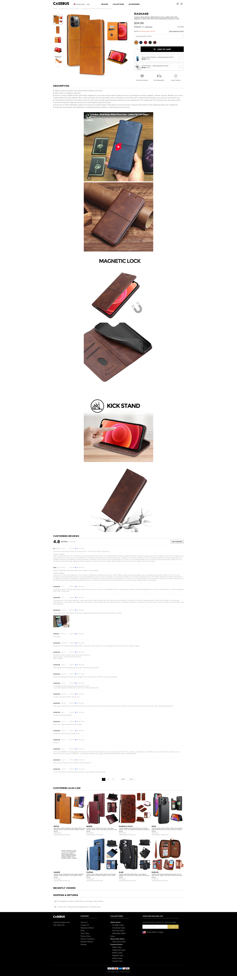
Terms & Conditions (88, 939)
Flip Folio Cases (118, 931)
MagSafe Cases (117, 955)
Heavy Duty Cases (118, 942)
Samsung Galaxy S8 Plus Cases (69, 8)
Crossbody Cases (118, 928)
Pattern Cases (117, 958)
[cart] (181, 3)
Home (55, 8)
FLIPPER (89, 872)
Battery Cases (117, 953)
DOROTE (155, 872)
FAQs (83, 931)
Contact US (85, 925)
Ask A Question (177, 541)
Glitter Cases (116, 947)
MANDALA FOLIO (126, 826)
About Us (84, 922)
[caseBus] (61, 3)
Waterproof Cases (118, 950)
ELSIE (121, 872)
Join (173, 926)
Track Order (85, 933)
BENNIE (89, 826)
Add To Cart (164, 49)
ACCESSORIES (134, 4)
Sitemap (83, 944)
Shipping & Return (87, 928)
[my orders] (177, 3)
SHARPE (57, 872)
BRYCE (56, 826)
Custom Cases (117, 961)
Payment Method (87, 942)
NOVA (154, 826)
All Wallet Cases (118, 925)
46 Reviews (148, 27)
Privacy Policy (86, 936)
